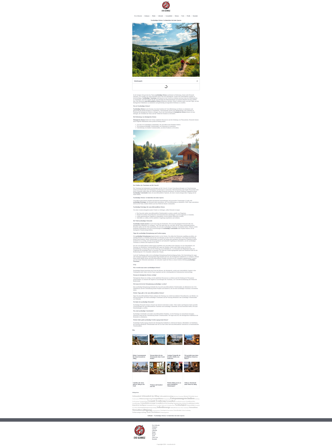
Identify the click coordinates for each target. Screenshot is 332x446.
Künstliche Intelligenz (139, 405)
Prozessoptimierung (143, 407)
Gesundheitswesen (161, 403)
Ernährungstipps (135, 401)
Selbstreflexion (174, 407)
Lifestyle (160, 16)
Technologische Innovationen (166, 410)
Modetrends (164, 405)
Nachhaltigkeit (180, 405)
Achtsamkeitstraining (166, 396)
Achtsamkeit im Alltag (150, 396)
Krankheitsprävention (193, 403)
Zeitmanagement (164, 412)
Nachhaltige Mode (171, 405)
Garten (154, 428)
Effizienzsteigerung (145, 398)
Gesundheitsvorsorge (147, 403)
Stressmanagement (156, 410)
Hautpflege (170, 403)
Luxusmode (150, 405)
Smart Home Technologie (183, 407)
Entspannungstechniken (182, 398)
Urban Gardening (186, 410)
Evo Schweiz (138, 16)
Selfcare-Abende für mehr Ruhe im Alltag (190, 383)
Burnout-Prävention (189, 396)
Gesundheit (169, 16)
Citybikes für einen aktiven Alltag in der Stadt (139, 384)
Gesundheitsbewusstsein (180, 401)
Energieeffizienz (157, 398)
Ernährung (197, 398)
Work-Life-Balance (153, 412)
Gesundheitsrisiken (190, 401)
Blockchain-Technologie (178, 396)
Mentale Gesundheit (157, 405)
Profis (188, 16)
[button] (197, 81)
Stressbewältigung (142, 409)
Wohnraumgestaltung (139, 412)
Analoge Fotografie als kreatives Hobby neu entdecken (173, 357)
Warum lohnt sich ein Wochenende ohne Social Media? (157, 357)
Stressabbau (193, 407)
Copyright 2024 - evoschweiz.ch (166, 444)
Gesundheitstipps (136, 403)
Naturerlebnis (191, 405)
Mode (153, 16)
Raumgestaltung (152, 407)
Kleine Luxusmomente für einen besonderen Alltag (139, 357)
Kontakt (195, 16)
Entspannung (167, 398)
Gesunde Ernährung (157, 401)
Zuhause (146, 16)
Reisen (177, 16)
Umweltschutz (177, 410)
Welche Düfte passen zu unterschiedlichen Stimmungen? (174, 384)
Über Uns (155, 437)
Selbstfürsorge (163, 407)
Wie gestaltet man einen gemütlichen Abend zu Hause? (191, 357)
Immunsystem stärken (180, 403)
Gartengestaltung (143, 401)
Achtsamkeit (136, 396)
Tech (182, 16)
